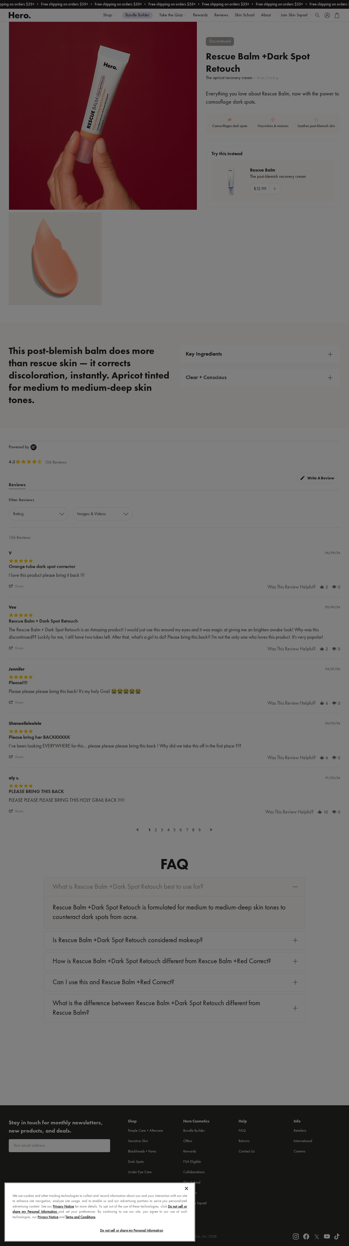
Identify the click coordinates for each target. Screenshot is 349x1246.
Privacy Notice (63, 1206)
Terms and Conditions (80, 1217)
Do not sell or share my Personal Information (131, 1230)
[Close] (186, 1188)
